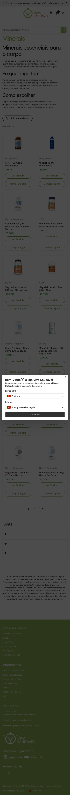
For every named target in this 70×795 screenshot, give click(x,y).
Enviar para (10, 390)
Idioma (8, 402)
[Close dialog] (65, 377)
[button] (35, 396)
